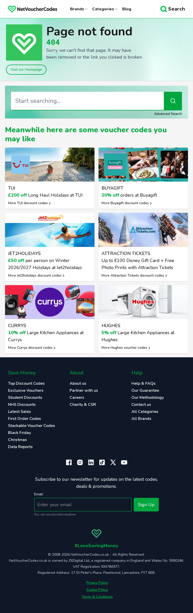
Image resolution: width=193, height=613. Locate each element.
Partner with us (84, 390)
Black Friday (19, 432)
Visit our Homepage (26, 69)
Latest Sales (19, 411)
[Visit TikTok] (102, 462)
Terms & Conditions (97, 596)
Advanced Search (168, 113)
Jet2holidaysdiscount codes (39, 275)
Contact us (141, 404)
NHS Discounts (22, 404)
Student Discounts (25, 397)
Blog (126, 9)
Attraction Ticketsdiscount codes (137, 275)
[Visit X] (113, 462)
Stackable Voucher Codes (31, 425)
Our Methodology (147, 397)
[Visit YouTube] (124, 462)
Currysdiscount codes (35, 347)
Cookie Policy (97, 589)
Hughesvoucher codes (129, 347)
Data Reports (20, 447)
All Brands (141, 418)
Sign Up (146, 505)
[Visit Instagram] (79, 462)
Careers (77, 397)
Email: (38, 494)
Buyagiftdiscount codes (130, 203)
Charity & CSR (83, 404)
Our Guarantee (145, 390)
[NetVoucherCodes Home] (28, 9)
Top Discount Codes (26, 383)
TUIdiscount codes (32, 203)
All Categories (144, 411)
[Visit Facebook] (68, 462)
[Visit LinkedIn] (90, 462)
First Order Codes (24, 418)
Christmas (17, 440)
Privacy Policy (97, 582)
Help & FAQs (143, 383)
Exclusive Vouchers (25, 390)
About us (78, 383)
